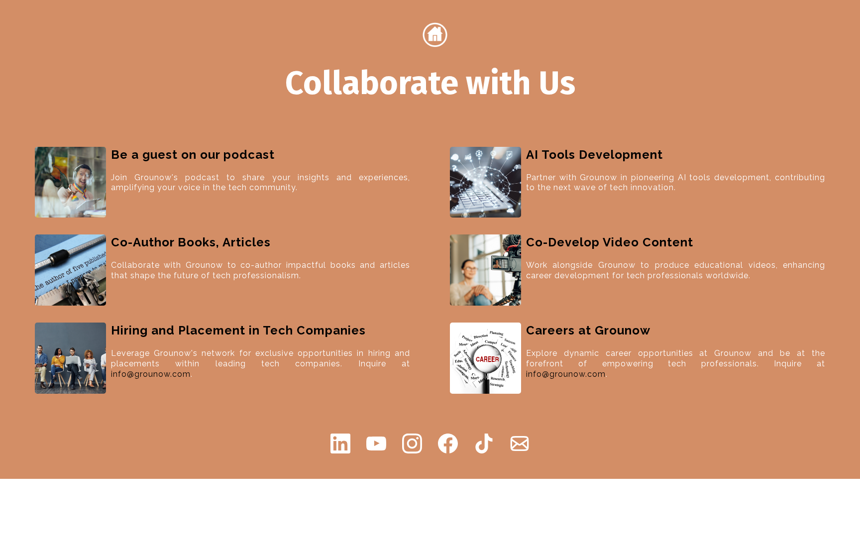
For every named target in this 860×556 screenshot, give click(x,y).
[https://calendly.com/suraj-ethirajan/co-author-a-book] (70, 269)
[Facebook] (448, 443)
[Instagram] (412, 443)
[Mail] (520, 443)
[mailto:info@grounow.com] (70, 357)
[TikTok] (484, 443)
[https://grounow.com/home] (435, 34)
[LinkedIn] (340, 443)
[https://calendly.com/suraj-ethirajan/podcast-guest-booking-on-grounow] (70, 181)
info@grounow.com (151, 374)
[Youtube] (376, 443)
